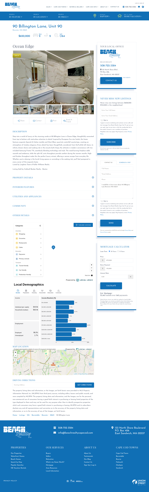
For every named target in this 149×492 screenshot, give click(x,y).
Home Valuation (132, 16)
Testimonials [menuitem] (88, 456)
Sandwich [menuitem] (119, 468)
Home (15, 415)
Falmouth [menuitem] (119, 462)
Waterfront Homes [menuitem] (17, 456)
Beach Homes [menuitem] (16, 459)
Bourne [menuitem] (118, 459)
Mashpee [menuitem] (119, 465)
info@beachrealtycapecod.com (75, 433)
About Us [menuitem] (103, 7)
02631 (52, 415)
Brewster (45, 415)
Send (111, 223)
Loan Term (103, 251)
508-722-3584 (130, 7)
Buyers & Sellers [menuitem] (76, 7)
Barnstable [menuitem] (120, 456)
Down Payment (105, 265)
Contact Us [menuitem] (114, 7)
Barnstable (36, 415)
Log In (137, 3)
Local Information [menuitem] (52, 471)
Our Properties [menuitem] (16, 453)
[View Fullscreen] (15, 359)
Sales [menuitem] (48, 7)
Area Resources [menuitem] (51, 468)
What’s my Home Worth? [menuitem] (55, 462)
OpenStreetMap (83, 374)
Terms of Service (104, 232)
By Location (39, 17)
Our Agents (126, 77)
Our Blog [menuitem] (87, 459)
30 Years (113, 251)
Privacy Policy (128, 230)
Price (101, 257)
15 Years (122, 251)
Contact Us (111, 80)
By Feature (14, 17)
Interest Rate (104, 273)
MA (28, 415)
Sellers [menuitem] (48, 456)
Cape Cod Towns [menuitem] (60, 7)
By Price (62, 17)
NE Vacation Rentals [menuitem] (18, 468)
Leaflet (75, 374)
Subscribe (111, 142)
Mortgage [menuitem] (49, 465)
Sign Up (142, 3)
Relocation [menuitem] (50, 459)
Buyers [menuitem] (48, 453)
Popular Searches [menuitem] (17, 465)
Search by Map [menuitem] (16, 462)
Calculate (111, 286)
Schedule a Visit (125, 162)
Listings (22, 415)
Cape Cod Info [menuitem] (91, 7)
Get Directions (84, 385)
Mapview (104, 16)
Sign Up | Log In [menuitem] (90, 465)
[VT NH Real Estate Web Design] (138, 482)
